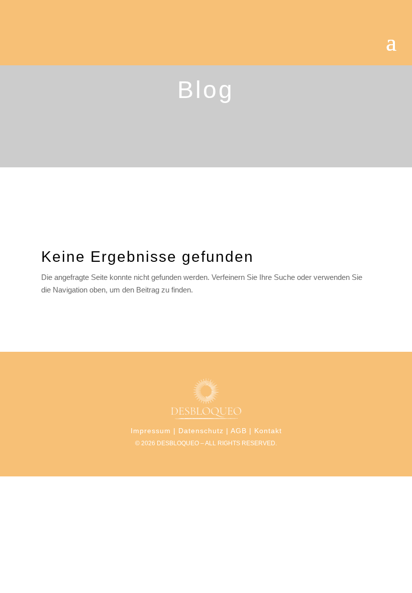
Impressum (151, 431)
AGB (239, 431)
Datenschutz (201, 431)
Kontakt (268, 431)
